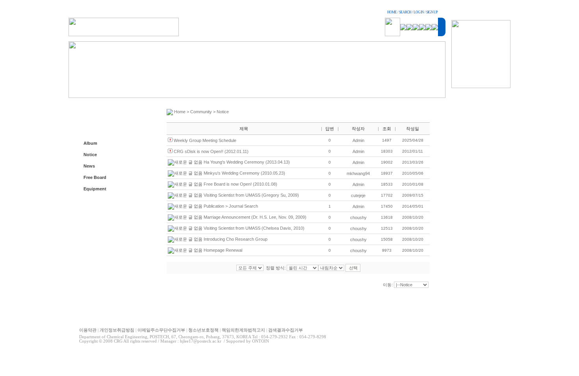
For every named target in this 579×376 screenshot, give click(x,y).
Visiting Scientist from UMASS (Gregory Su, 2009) (251, 195)
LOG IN (419, 12)
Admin (358, 140)
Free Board (95, 177)
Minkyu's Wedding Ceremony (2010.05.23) (244, 173)
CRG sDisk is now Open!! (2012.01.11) (211, 151)
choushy (358, 217)
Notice (90, 154)
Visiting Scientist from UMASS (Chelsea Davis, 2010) (254, 228)
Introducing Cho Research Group (235, 239)
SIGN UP (432, 12)
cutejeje (358, 195)
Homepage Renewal (223, 250)
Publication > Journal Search (231, 206)
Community (201, 111)
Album (90, 143)
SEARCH (405, 12)
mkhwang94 (358, 173)
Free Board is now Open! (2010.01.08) (240, 184)
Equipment (95, 188)
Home (180, 111)
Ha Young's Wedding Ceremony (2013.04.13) (247, 162)
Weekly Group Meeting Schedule (205, 140)
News (89, 166)
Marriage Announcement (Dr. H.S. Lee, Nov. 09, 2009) (255, 217)
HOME (392, 12)
